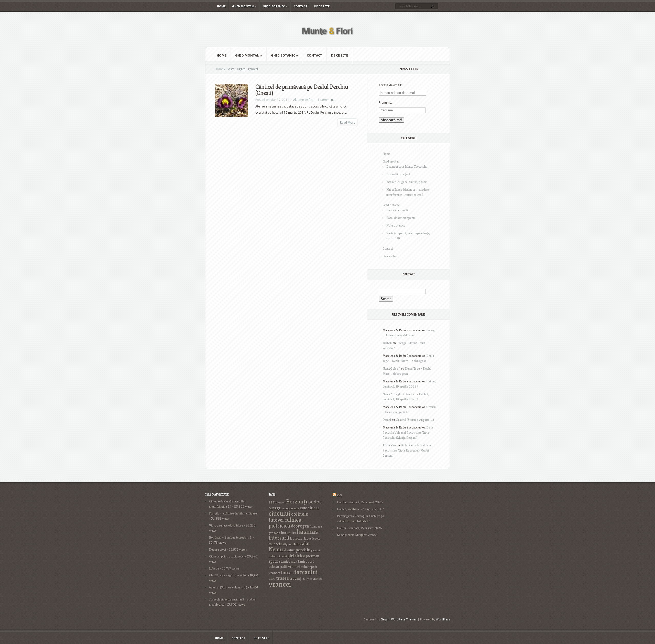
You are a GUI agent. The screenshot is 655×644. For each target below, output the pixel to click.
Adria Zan (389, 445)
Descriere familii (397, 210)
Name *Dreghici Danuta (398, 394)
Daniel (387, 419)
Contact (301, 6)
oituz (291, 550)
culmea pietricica (285, 522)
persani (315, 550)
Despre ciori (217, 549)
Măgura (287, 544)
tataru (272, 579)
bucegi (274, 508)
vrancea (317, 579)
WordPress (443, 619)
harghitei (288, 532)
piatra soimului (278, 556)
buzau (285, 508)
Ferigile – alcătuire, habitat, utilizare (233, 513)
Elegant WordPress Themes (399, 619)
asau (273, 502)
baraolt (281, 502)
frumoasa (316, 526)
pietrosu (312, 556)
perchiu (303, 550)
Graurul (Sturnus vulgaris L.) (415, 419)
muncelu (275, 543)
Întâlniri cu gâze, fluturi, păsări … (408, 182)
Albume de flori (303, 100)
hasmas (307, 531)
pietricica (296, 556)
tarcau (287, 572)
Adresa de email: (390, 85)
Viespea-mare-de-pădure (226, 525)
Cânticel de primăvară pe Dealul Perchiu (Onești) (301, 90)
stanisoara (287, 561)
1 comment (326, 100)
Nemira (278, 549)
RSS (339, 495)
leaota (316, 538)
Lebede (214, 568)
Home (221, 6)
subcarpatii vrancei (284, 566)
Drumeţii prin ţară (398, 174)
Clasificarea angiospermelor (228, 575)
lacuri (298, 538)
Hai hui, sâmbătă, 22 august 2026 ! (360, 509)
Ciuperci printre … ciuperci (226, 556)
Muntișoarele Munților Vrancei (357, 535)
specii (273, 561)
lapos (308, 538)
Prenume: (385, 102)
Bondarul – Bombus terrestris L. (230, 537)
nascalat (301, 543)
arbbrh (387, 343)
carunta (294, 508)
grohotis (274, 533)
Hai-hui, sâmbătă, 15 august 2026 (359, 528)
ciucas (313, 508)
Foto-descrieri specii (400, 218)
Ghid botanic (275, 6)
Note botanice (395, 225)
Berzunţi (297, 501)
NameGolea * (391, 368)
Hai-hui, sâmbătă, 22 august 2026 (360, 502)
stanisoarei (305, 561)
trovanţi (296, 578)
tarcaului (306, 572)
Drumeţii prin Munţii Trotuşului (406, 166)
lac (292, 538)
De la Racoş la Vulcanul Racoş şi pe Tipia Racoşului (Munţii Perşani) (408, 432)
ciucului (279, 513)
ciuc (303, 508)
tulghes (307, 579)
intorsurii (279, 538)
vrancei (280, 584)
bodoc (315, 501)
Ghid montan (244, 6)
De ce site (322, 6)
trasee (282, 578)
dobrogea (300, 526)
